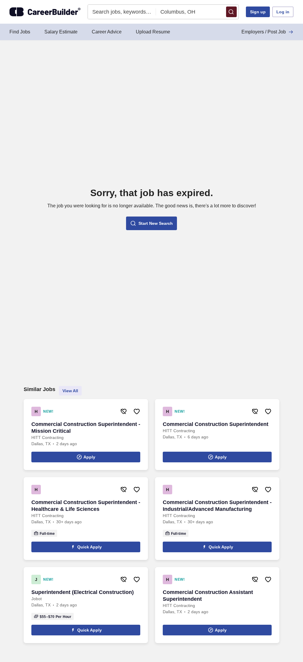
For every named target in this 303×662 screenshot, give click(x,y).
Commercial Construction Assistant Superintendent (208, 595)
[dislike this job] (123, 411)
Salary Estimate (61, 31)
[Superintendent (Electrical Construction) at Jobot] (85, 605)
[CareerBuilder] (44, 11)
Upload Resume (153, 31)
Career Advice (107, 31)
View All (70, 390)
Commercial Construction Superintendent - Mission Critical (85, 427)
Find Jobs (19, 31)
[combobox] (122, 12)
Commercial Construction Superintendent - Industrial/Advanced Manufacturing (217, 505)
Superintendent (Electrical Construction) (82, 592)
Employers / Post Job (263, 31)
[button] (231, 12)
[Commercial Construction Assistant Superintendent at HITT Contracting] (217, 605)
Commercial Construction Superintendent (215, 424)
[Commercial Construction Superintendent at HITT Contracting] (217, 434)
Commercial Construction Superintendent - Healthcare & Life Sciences (85, 505)
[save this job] (136, 411)
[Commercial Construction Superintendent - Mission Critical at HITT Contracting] (85, 434)
